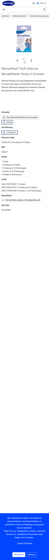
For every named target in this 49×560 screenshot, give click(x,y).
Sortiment (5, 16)
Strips (9, 122)
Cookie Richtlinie (24, 543)
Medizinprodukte (19, 16)
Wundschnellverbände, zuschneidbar (22, 117)
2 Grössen (11, 132)
